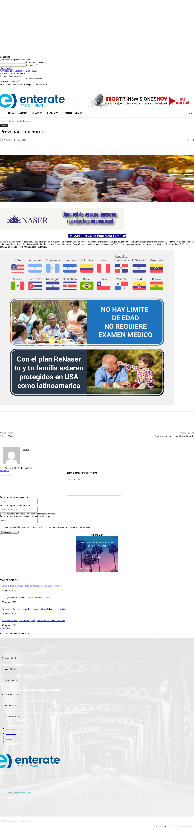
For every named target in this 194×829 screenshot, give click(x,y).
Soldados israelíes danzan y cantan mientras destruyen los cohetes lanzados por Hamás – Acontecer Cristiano (45, 712)
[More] (67, 147)
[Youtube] (192, 87)
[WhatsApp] (56, 147)
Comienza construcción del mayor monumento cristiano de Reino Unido (31, 690)
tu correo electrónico (35, 78)
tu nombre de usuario (35, 62)
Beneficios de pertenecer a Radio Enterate (174, 436)
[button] (190, 113)
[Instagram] (180, 87)
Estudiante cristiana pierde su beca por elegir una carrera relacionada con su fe (33, 621)
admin (9, 140)
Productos (10, 121)
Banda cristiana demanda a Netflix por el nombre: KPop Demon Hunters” (31, 586)
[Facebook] (176, 87)
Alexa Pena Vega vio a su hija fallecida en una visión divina (26, 676)
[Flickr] (17, 806)
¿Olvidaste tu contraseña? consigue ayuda (18, 71)
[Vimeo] (188, 87)
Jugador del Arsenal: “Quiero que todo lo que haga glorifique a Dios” (30, 701)
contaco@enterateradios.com (19, 793)
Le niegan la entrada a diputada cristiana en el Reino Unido (25, 597)
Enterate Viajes (7, 436)
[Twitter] (184, 87)
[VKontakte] (32, 806)
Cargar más (5, 628)
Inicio (2, 121)
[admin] (2, 139)
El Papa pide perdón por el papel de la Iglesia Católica (24, 653)
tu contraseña (32, 65)
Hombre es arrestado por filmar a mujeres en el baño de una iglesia (29, 665)
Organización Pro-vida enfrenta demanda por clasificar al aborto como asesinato (34, 609)
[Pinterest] (46, 147)
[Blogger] (3, 806)
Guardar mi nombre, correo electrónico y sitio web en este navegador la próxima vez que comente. (47, 527)
